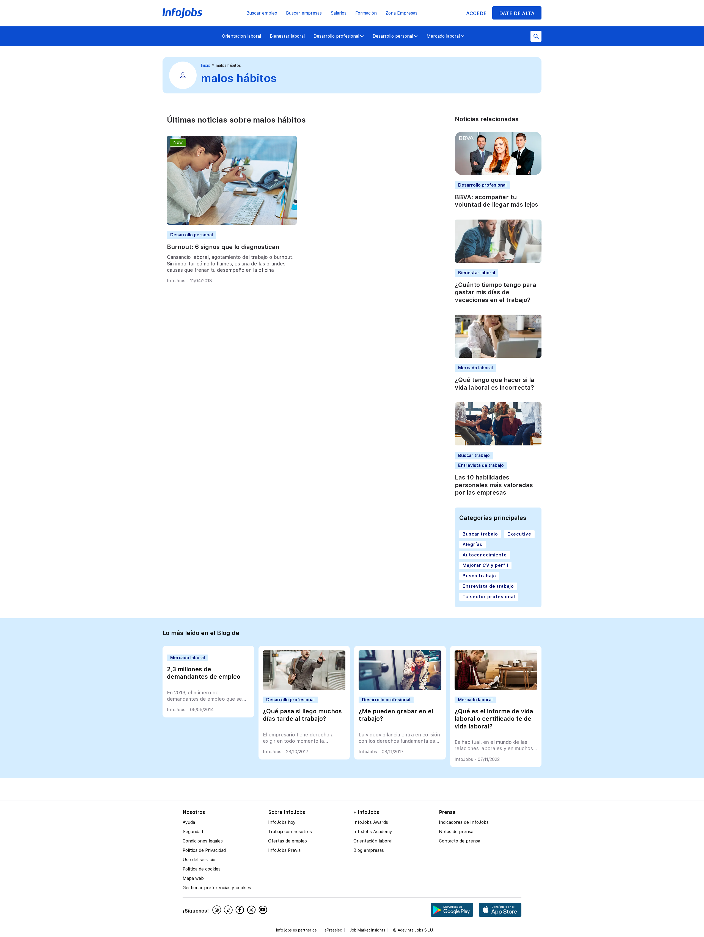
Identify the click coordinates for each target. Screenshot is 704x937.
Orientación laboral (241, 36)
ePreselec (333, 930)
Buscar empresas (304, 13)
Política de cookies (202, 869)
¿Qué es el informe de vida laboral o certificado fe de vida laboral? (494, 719)
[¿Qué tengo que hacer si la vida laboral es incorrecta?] (498, 356)
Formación (366, 13)
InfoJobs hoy (282, 822)
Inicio (205, 65)
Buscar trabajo (474, 455)
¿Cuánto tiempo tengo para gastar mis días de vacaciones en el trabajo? (495, 292)
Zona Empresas (401, 13)
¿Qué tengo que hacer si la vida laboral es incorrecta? (494, 383)
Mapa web (193, 878)
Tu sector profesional (489, 596)
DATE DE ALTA (517, 13)
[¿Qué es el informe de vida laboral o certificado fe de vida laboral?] (496, 688)
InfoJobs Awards (370, 822)
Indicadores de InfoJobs (464, 822)
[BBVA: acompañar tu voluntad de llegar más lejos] (498, 173)
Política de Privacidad (204, 850)
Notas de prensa (456, 831)
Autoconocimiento (485, 555)
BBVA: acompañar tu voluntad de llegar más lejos (496, 200)
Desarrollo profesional (336, 36)
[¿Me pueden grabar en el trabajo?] (400, 688)
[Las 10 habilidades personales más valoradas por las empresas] (498, 444)
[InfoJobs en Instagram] (217, 910)
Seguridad (193, 831)
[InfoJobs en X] (252, 910)
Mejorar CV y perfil (485, 565)
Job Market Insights (367, 930)
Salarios (338, 13)
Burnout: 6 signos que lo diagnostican (223, 246)
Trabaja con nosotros (290, 831)
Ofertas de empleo (287, 841)
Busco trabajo (479, 575)
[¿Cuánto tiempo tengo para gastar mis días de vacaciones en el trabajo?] (498, 261)
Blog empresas (368, 850)
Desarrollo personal (393, 36)
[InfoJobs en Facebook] (240, 910)
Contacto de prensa (459, 841)
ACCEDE (476, 13)
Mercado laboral (443, 36)
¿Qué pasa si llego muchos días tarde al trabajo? (302, 715)
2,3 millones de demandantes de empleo (203, 673)
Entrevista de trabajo (481, 465)
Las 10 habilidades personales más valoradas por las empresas (494, 485)
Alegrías (472, 544)
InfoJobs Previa (284, 850)
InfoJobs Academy (372, 831)
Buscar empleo (261, 13)
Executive (519, 534)
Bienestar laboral (287, 36)
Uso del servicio (199, 859)
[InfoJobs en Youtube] (264, 910)
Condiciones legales (203, 841)
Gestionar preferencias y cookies (217, 887)
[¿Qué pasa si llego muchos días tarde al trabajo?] (304, 688)
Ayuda (189, 822)
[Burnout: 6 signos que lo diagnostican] (232, 223)
